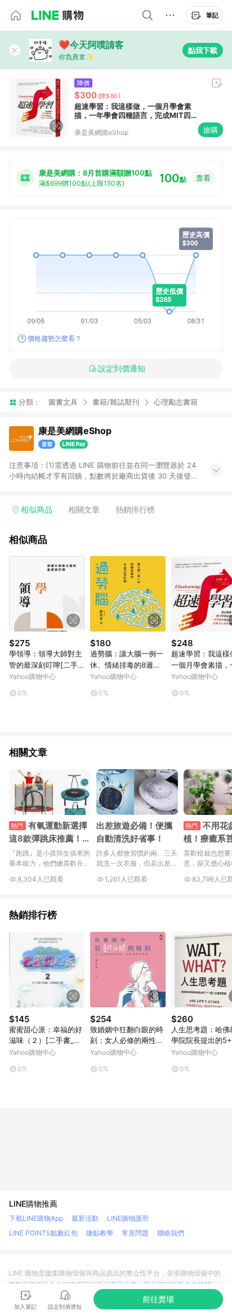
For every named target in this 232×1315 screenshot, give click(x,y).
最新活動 (85, 1218)
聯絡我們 (170, 1233)
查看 (203, 177)
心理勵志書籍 (176, 402)
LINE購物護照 (128, 1218)
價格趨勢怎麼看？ (55, 338)
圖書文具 (63, 401)
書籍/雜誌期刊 (115, 401)
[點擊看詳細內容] (46, 594)
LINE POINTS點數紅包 (43, 1233)
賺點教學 (99, 1233)
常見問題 (135, 1233)
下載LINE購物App (36, 1218)
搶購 (210, 129)
